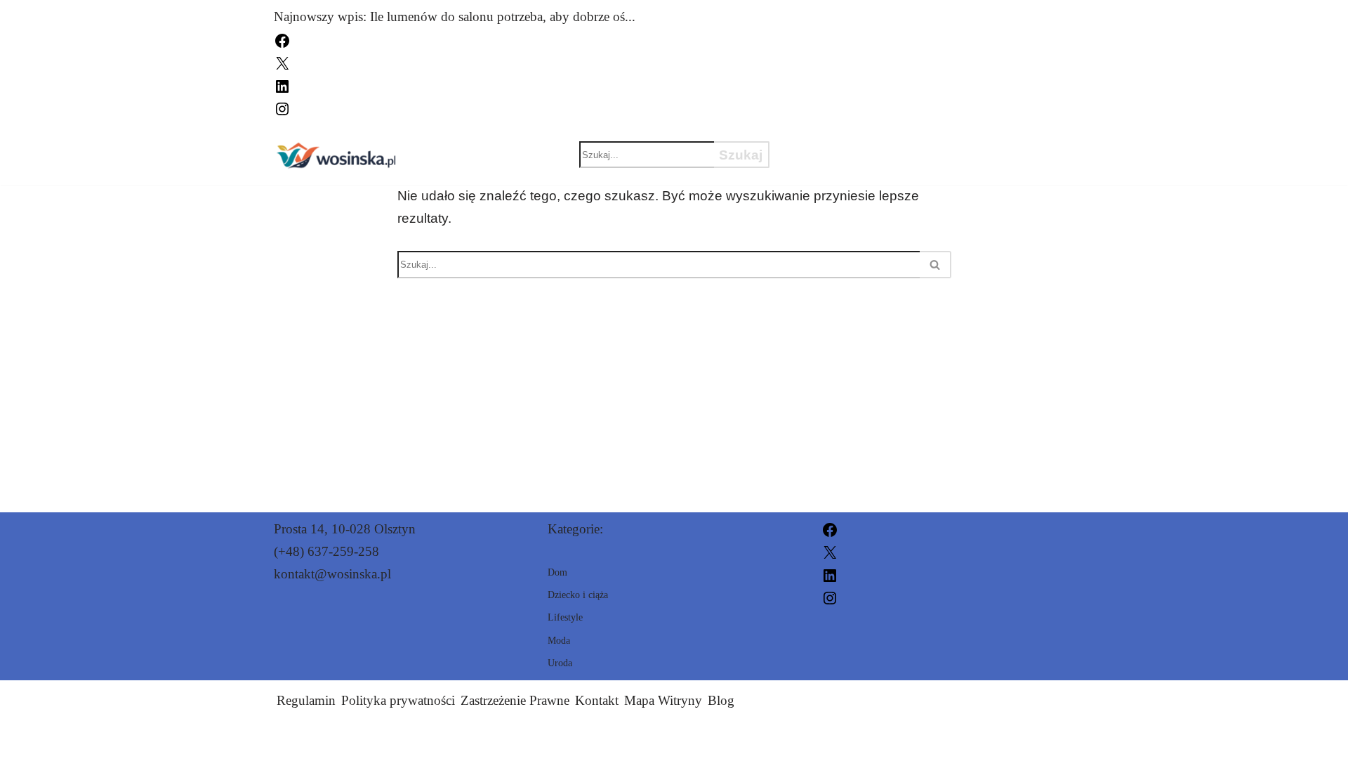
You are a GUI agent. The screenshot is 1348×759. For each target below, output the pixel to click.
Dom (979, 142)
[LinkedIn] (282, 84)
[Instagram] (282, 107)
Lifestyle (990, 166)
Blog (721, 700)
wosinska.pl (829, 739)
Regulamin (306, 700)
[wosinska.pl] (336, 154)
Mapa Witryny (663, 700)
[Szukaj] (935, 264)
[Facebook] (282, 39)
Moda (815, 142)
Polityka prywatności (398, 700)
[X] (282, 62)
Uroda (900, 142)
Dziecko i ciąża (854, 166)
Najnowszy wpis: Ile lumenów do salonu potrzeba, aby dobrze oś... (454, 16)
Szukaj (740, 155)
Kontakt (597, 700)
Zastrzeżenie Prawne (515, 700)
